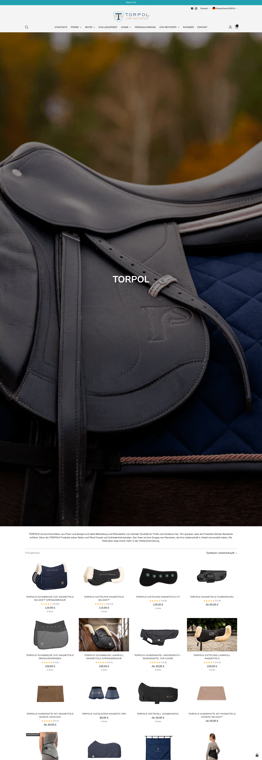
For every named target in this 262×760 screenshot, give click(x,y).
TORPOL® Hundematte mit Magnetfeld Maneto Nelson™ (211, 715)
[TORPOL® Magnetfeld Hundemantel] (212, 576)
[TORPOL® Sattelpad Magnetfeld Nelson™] (104, 576)
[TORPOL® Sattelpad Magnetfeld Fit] (158, 576)
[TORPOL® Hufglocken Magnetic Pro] (104, 693)
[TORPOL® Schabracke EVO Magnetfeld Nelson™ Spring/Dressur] (50, 576)
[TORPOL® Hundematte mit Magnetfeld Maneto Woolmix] (50, 693)
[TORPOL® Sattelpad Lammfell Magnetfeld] (212, 635)
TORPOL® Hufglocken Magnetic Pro (104, 713)
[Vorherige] (107, 2)
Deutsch (204, 8)
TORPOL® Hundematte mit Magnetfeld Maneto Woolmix (50, 715)
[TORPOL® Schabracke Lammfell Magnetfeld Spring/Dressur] (104, 635)
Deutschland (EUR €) (225, 8)
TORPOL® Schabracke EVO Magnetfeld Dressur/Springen (50, 657)
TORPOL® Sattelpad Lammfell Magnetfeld (212, 657)
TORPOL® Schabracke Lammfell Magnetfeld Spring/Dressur (104, 657)
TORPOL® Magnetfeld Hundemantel (212, 596)
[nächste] (154, 2)
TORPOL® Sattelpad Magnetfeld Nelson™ (104, 598)
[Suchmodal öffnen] (27, 27)
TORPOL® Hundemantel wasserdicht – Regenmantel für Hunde (158, 657)
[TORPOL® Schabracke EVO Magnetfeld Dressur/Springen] (50, 635)
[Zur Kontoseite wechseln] (229, 27)
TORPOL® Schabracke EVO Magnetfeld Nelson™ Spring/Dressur (50, 598)
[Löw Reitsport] (131, 16)
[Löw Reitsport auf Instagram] (196, 8)
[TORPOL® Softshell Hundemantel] (158, 693)
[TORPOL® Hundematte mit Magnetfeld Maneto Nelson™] (212, 693)
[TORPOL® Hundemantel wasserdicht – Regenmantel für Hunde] (158, 635)
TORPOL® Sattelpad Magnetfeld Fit (158, 596)
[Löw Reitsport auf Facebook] (192, 8)
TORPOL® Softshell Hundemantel (158, 713)
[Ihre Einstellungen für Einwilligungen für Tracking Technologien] (257, 755)
